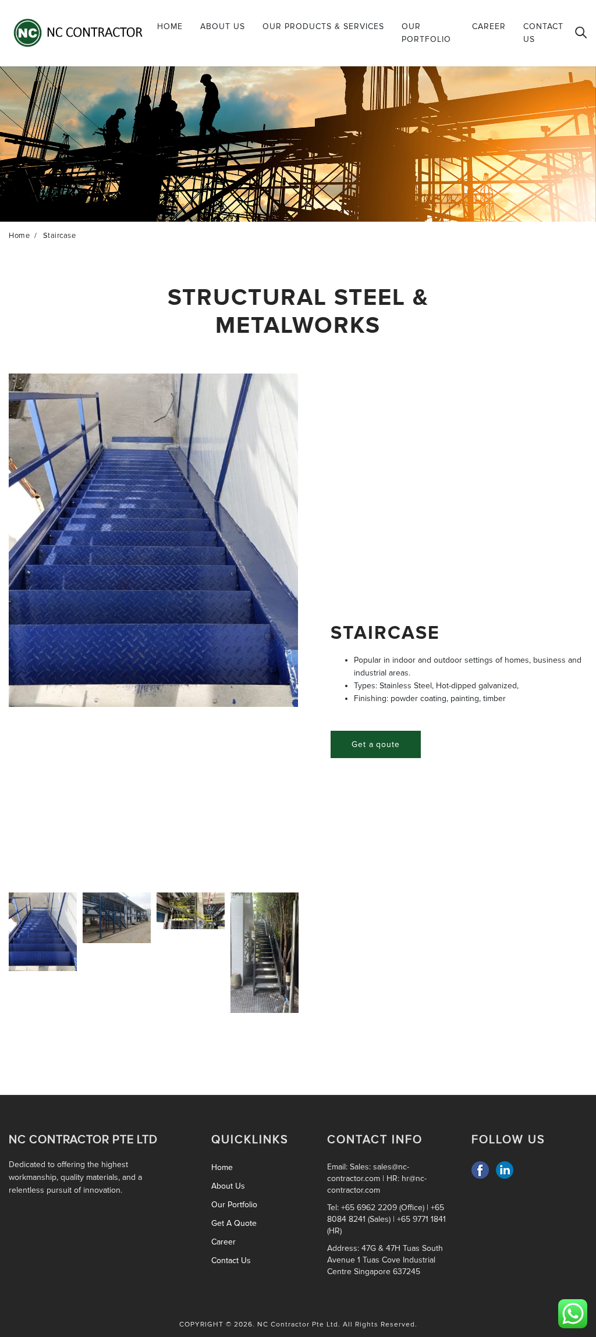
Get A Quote (234, 1223)
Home (170, 26)
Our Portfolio (426, 33)
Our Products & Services (323, 26)
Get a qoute (376, 744)
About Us (222, 26)
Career (489, 26)
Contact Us (543, 33)
